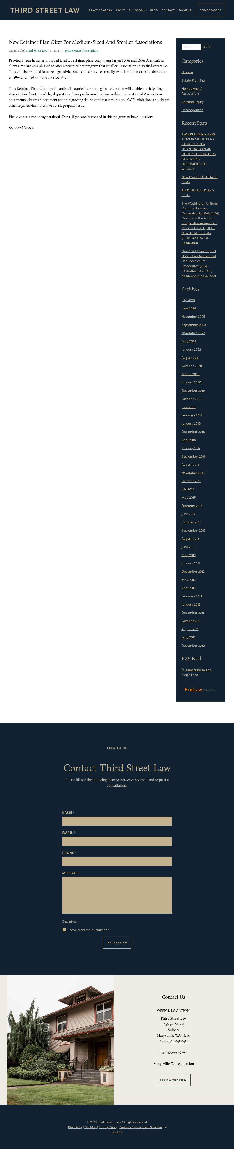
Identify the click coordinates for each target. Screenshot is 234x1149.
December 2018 (193, 431)
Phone (69, 852)
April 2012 (189, 587)
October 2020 (192, 365)
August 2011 (190, 629)
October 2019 (191, 398)
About (120, 10)
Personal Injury (193, 101)
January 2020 (191, 382)
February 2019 (192, 415)
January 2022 (191, 349)
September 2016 (194, 456)
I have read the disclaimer (88, 929)
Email (68, 832)
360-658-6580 (210, 10)
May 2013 (189, 555)
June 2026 (189, 308)
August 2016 (190, 464)
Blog (154, 10)
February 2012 (192, 596)
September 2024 (194, 324)
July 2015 (188, 489)
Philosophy (138, 10)
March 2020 (191, 374)
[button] (230, 1122)
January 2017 (191, 448)
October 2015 (191, 481)
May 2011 (188, 637)
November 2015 (193, 472)
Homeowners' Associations (81, 50)
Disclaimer (70, 921)
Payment (184, 10)
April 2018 (189, 439)
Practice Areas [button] (100, 10)
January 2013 (191, 563)
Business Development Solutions (140, 1127)
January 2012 (191, 604)
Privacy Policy (108, 1127)
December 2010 (193, 645)
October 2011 (191, 620)
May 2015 (189, 497)
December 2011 (193, 612)
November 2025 (193, 316)
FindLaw (117, 1132)
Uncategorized (192, 109)
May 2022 (189, 341)
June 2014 (188, 513)
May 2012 (189, 579)
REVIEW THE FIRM (173, 1080)
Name (68, 812)
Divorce (187, 72)
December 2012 (193, 571)
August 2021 (190, 357)
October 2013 (191, 522)
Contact (168, 10)
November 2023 (193, 332)
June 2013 (188, 546)
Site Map (90, 1127)
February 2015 (192, 505)
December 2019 (193, 390)
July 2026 (188, 300)
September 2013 (193, 530)
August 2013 (190, 538)
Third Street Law (36, 50)
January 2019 (191, 423)
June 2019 (189, 407)
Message (70, 872)
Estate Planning (193, 80)
